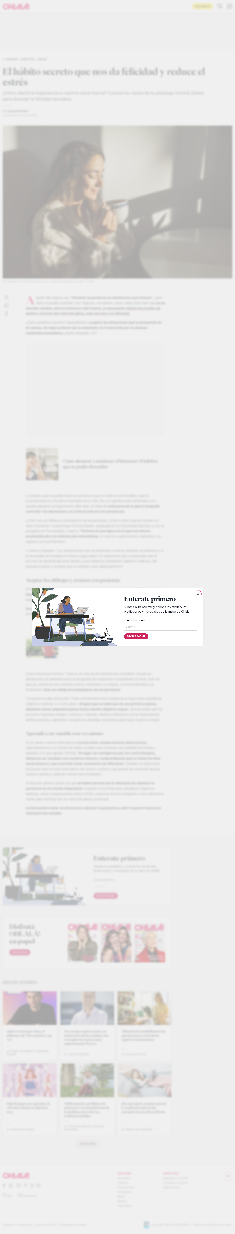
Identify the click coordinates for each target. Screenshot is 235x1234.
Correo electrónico (134, 620)
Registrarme (136, 636)
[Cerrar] (198, 593)
